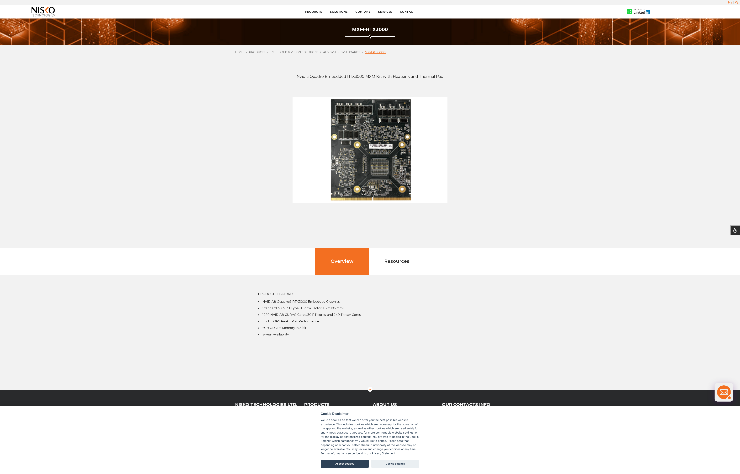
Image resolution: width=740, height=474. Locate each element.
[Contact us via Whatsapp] (629, 12)
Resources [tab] (396, 261)
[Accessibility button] (735, 230)
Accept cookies (344, 463)
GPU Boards (350, 52)
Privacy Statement (383, 453)
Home (239, 52)
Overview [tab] (342, 261)
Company (362, 11)
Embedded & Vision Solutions (294, 52)
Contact (407, 11)
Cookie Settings (395, 463)
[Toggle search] (736, 2)
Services (385, 11)
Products (313, 11)
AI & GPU (329, 52)
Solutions (339, 11)
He (730, 2)
